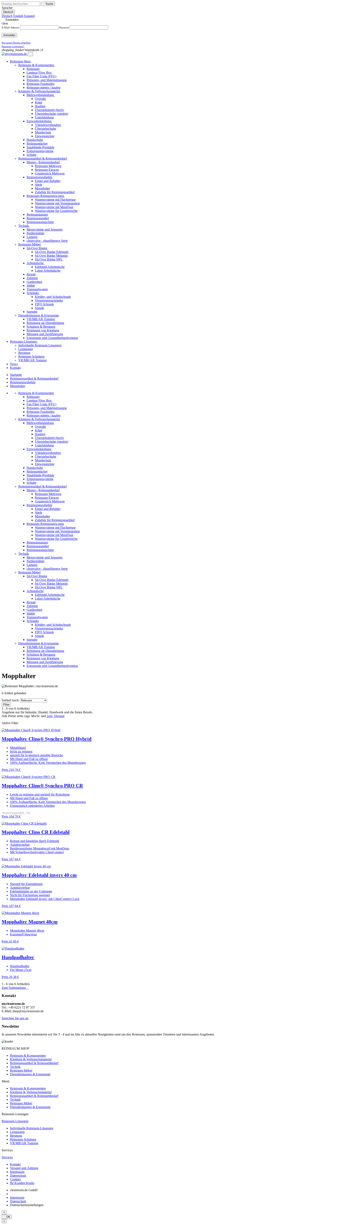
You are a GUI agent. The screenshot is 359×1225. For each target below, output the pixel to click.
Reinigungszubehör (39, 505)
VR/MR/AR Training (41, 647)
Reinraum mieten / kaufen (43, 415)
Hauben (40, 434)
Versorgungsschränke (49, 628)
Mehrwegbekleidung (40, 423)
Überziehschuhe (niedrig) (51, 441)
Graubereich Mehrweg (50, 501)
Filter (6, 704)
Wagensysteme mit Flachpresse (55, 527)
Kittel (38, 430)
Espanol (29, 16)
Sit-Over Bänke (37, 576)
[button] (15, 1018)
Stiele (38, 512)
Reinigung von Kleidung (43, 658)
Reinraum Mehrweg (48, 494)
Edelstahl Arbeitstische (50, 595)
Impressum (17, 1172)
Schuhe (31, 482)
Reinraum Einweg (47, 497)
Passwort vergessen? (13, 46)
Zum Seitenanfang (15, 987)
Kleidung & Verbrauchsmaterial (39, 419)
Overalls (40, 426)
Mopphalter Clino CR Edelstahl (36, 832)
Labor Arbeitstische (47, 598)
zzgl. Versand (55, 716)
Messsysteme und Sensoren (45, 557)
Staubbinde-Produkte (40, 475)
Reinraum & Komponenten (36, 393)
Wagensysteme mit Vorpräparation (57, 531)
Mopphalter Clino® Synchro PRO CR (42, 785)
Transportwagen (37, 617)
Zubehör (32, 606)
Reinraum (33, 397)
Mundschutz (43, 460)
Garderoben (34, 609)
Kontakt (15, 1164)
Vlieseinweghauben (48, 453)
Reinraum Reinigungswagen (45, 524)
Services (7, 1157)
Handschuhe (35, 467)
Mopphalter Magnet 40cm (30, 921)
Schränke (33, 621)
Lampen (32, 565)
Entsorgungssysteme (40, 479)
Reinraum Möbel (29, 572)
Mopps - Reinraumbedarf (43, 490)
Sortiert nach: (10, 700)
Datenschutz (18, 1175)
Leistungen (17, 1132)
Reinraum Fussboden (40, 411)
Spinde (39, 636)
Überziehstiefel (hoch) (49, 438)
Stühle (31, 613)
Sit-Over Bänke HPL (49, 587)
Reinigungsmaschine (40, 550)
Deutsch (8, 11)
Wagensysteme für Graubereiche (56, 538)
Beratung (16, 1135)
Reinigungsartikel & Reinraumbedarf (42, 486)
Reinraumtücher (37, 471)
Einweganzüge (44, 464)
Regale (31, 602)
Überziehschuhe (45, 456)
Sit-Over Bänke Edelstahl (51, 580)
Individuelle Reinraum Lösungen (31, 1128)
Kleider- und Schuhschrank (53, 624)
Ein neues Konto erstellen (16, 42)
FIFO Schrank (44, 632)
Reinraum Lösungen (15, 1121)
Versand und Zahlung (24, 1168)
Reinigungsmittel (38, 546)
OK (6, 1216)
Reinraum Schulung (23, 1139)
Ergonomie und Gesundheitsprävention (52, 666)
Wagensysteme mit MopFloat (54, 535)
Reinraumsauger (37, 542)
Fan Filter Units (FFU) (41, 404)
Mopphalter (42, 516)
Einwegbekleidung (39, 449)
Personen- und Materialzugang (47, 408)
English (18, 16)
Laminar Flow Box (39, 400)
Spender (32, 639)
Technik (23, 553)
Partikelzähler (35, 561)
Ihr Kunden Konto (22, 1183)
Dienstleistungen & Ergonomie (38, 643)
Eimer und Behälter (47, 509)
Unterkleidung (44, 445)
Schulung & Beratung (41, 654)
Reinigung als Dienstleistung (45, 651)
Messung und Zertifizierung (45, 662)
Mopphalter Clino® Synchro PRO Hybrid (46, 739)
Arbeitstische (35, 591)
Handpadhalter (18, 957)
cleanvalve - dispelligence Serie (47, 568)
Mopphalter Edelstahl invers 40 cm (39, 875)
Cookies (15, 1179)
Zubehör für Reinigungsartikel (55, 520)
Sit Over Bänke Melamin (51, 583)
